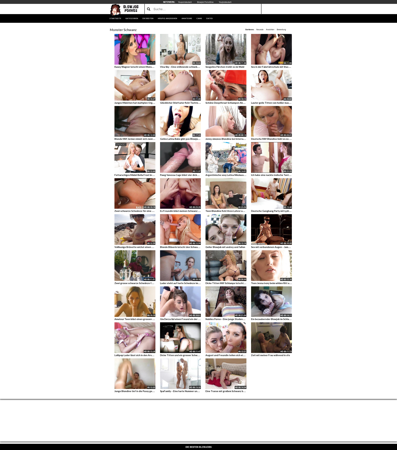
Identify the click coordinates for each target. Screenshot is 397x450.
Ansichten (270, 29)
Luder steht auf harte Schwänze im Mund (182, 283)
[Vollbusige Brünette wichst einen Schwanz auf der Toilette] (134, 229)
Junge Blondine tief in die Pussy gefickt (135, 391)
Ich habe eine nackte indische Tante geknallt (275, 175)
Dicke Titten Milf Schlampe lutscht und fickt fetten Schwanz (238, 283)
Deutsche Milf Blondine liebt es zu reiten (273, 138)
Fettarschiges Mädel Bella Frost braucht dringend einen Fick (147, 175)
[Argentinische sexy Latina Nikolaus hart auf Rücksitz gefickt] (225, 157)
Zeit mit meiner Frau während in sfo (270, 355)
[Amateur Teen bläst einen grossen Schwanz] (134, 301)
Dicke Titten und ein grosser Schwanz (180, 355)
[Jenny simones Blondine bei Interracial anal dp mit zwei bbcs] (225, 121)
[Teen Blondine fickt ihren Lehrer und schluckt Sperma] (225, 193)
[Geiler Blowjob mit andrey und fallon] (225, 229)
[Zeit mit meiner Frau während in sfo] (271, 337)
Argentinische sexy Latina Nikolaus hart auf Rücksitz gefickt (238, 175)
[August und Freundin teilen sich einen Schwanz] (225, 337)
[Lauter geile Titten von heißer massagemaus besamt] (271, 85)
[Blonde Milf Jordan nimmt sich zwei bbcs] (134, 121)
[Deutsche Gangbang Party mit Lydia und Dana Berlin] (271, 193)
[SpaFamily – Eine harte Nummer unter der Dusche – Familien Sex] (180, 373)
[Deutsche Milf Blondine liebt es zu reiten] (271, 121)
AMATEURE (187, 18)
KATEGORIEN (132, 18)
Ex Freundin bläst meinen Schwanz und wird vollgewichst (191, 211)
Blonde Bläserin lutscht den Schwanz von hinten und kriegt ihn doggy (197, 247)
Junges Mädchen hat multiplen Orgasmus (136, 102)
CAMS (199, 18)
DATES (209, 18)
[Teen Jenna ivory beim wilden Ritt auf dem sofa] (271, 265)
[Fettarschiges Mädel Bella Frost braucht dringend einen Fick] (134, 157)
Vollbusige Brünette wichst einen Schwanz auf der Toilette (146, 247)
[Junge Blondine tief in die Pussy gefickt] (134, 373)
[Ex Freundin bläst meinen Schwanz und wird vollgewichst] (180, 193)
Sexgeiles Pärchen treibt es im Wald (224, 66)
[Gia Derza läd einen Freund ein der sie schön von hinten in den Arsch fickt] (180, 301)
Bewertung (281, 29)
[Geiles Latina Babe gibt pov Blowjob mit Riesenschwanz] (180, 121)
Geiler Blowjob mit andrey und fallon (225, 247)
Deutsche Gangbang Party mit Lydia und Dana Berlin (279, 211)
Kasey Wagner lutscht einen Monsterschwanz (139, 66)
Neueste (259, 29)
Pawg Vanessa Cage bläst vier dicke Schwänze (185, 175)
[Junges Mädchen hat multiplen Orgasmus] (134, 85)
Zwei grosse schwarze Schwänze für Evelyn (138, 283)
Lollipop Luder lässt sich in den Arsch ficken (137, 355)
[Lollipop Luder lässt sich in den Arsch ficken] (134, 337)
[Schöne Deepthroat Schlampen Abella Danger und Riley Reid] (225, 85)
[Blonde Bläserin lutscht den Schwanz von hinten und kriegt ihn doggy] (180, 229)
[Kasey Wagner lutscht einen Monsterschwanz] (134, 49)
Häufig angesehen (167, 18)
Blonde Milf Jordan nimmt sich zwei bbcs (136, 138)
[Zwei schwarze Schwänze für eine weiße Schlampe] (134, 193)
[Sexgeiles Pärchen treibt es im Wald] (225, 49)
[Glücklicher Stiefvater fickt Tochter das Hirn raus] (180, 85)
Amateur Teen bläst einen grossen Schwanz (138, 319)
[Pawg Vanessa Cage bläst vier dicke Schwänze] (180, 157)
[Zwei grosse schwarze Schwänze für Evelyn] (134, 265)
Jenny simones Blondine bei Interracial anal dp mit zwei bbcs (237, 138)
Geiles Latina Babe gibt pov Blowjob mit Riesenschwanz (190, 138)
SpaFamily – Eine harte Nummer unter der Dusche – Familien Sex (194, 391)
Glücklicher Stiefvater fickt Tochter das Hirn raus (187, 102)
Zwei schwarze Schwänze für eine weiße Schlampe (141, 211)
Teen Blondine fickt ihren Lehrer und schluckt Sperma (234, 211)
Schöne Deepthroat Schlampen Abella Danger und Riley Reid (238, 102)
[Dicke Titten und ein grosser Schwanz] (180, 337)
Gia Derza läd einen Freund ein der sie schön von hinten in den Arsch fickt (200, 319)
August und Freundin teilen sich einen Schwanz (231, 355)
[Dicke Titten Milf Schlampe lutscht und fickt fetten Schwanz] (225, 265)
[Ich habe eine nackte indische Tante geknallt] (271, 157)
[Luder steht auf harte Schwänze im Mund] (180, 265)
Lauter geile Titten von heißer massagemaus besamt (279, 102)
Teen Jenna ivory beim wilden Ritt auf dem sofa (276, 283)
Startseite (115, 18)
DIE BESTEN (148, 18)
